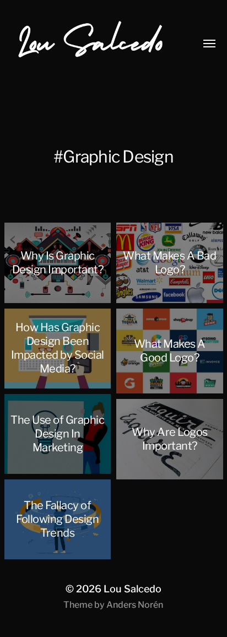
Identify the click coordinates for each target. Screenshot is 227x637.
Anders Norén (134, 605)
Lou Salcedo (132, 589)
